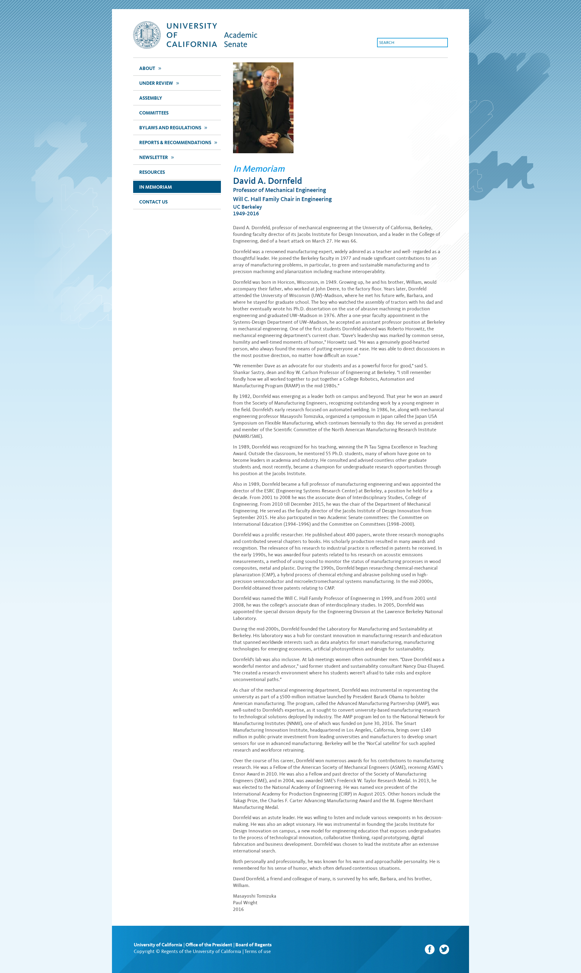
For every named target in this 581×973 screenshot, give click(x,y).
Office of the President (208, 945)
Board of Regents (253, 945)
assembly (150, 98)
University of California (158, 945)
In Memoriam (155, 187)
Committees (154, 113)
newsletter (156, 157)
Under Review (159, 83)
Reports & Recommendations (178, 142)
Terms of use (258, 951)
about (150, 68)
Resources (152, 172)
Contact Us (153, 202)
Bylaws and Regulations (173, 127)
